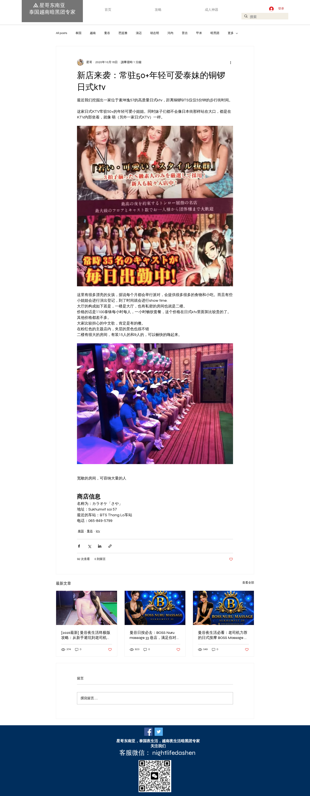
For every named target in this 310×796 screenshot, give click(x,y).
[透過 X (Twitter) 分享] (89, 546)
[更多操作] (230, 62)
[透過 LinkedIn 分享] (100, 546)
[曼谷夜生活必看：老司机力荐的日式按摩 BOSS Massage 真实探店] (223, 608)
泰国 (78, 33)
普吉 (185, 33)
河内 (170, 33)
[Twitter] (159, 732)
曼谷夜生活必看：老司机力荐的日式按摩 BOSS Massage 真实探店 (223, 635)
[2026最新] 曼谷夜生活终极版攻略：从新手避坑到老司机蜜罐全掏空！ (86, 635)
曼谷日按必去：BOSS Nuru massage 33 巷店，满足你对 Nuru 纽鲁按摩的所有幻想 (153, 635)
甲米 (199, 33)
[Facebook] (148, 732)
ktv (98, 531)
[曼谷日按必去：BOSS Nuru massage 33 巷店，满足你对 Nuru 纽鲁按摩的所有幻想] (155, 608)
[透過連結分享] (110, 546)
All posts (61, 33)
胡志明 (154, 33)
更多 (231, 33)
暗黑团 (214, 33)
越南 (93, 33)
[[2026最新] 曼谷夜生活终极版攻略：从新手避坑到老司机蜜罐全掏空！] (86, 608)
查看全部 (248, 582)
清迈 (139, 33)
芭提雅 (123, 33)
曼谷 (107, 33)
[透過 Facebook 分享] (79, 546)
